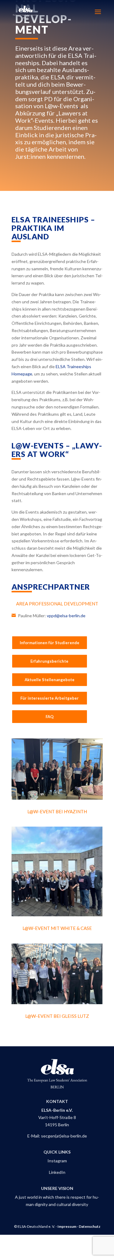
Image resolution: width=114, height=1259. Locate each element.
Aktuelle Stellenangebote (49, 679)
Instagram (57, 1160)
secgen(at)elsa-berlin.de (64, 1135)
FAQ (50, 716)
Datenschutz (89, 1226)
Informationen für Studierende (49, 642)
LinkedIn (57, 1172)
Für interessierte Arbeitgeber (49, 698)
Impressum (66, 1226)
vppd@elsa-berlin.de (65, 615)
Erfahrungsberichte (49, 661)
